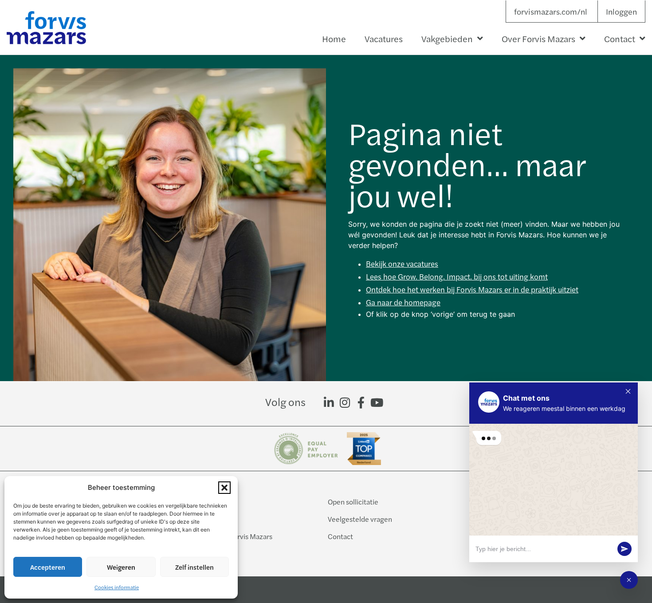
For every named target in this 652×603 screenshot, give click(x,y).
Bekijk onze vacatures (402, 263)
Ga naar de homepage (403, 302)
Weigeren (121, 566)
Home (334, 38)
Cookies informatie (116, 587)
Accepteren (47, 566)
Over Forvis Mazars (538, 38)
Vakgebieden (447, 38)
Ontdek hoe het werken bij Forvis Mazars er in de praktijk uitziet (472, 289)
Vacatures (384, 38)
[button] (224, 487)
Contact (619, 38)
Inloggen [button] (621, 11)
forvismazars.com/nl (550, 11)
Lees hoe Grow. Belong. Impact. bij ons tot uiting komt (457, 276)
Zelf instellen (194, 566)
